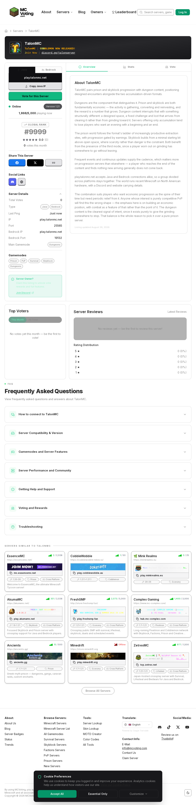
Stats (131, 66)
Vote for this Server (35, 96)
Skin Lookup (91, 728)
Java (24, 69)
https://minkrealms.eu (145, 559)
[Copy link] (53, 162)
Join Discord (23, 292)
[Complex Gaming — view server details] (161, 616)
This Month (17, 319)
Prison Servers (53, 760)
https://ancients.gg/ (17, 649)
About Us (10, 723)
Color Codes (91, 739)
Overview (89, 66)
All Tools (88, 744)
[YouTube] (187, 727)
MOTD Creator (92, 734)
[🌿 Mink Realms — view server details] (161, 571)
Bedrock (51, 69)
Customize (137, 793)
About (46, 12)
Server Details (18, 193)
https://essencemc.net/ (19, 559)
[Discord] (12, 182)
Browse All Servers (98, 690)
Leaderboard (125, 12)
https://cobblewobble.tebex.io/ (86, 559)
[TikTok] (169, 727)
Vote (173, 66)
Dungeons (54, 244)
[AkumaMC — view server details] (35, 616)
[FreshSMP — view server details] (98, 616)
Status (8, 739)
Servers (63, 12)
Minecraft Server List (57, 728)
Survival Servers (54, 739)
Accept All (57, 793)
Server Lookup (92, 723)
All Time (33, 319)
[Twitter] (178, 727)
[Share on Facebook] (17, 162)
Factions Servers (54, 750)
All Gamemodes (53, 734)
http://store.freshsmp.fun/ (84, 603)
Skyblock (48, 261)
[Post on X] (35, 162)
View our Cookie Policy (115, 784)
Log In (183, 12)
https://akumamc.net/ (18, 603)
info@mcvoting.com (134, 748)
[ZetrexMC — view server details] (161, 662)
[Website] (21, 182)
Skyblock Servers (55, 744)
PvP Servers (52, 755)
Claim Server (130, 758)
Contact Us (129, 752)
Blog (81, 12)
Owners (97, 12)
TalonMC (34, 31)
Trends (9, 744)
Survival (34, 261)
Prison (13, 261)
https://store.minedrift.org (84, 649)
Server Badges (14, 734)
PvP (23, 261)
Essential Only (97, 793)
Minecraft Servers (55, 723)
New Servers (52, 766)
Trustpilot (167, 738)
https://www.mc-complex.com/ (150, 603)
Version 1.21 (53, 106)
